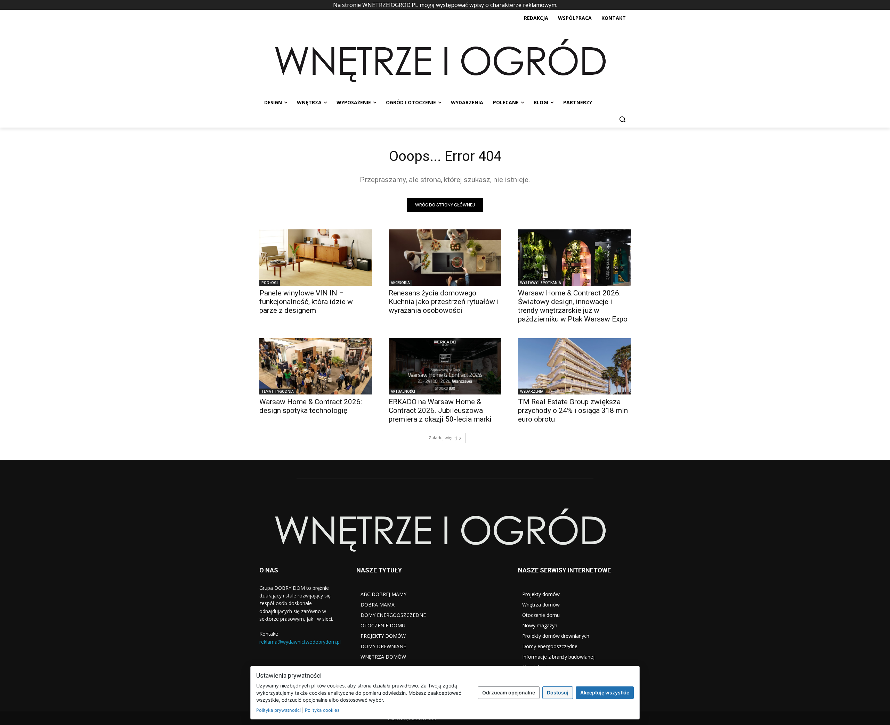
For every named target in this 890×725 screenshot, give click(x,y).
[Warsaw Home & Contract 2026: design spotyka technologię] (315, 366)
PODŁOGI (269, 282)
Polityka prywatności (278, 710)
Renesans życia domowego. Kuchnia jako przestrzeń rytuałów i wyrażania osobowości (444, 302)
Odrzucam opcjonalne (508, 692)
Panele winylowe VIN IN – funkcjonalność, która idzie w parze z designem (306, 302)
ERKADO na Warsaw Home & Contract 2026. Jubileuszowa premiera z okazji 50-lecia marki (440, 410)
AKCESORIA (400, 282)
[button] (622, 119)
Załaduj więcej (443, 438)
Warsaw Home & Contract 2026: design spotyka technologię (310, 406)
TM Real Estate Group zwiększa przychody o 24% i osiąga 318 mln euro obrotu (573, 410)
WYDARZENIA (531, 391)
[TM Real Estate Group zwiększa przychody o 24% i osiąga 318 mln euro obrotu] (574, 366)
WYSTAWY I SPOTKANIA (540, 282)
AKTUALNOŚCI (403, 391)
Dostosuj (557, 692)
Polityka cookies (322, 710)
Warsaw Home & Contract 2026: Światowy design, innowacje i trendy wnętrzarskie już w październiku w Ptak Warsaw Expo (573, 306)
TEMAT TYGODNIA (277, 391)
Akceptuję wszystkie (604, 692)
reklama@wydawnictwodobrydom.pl (300, 641)
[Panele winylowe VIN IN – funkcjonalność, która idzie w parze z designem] (315, 257)
